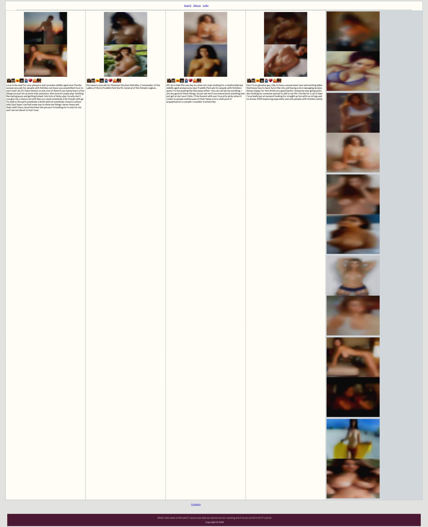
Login (205, 5)
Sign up (197, 5)
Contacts (196, 504)
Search (187, 5)
